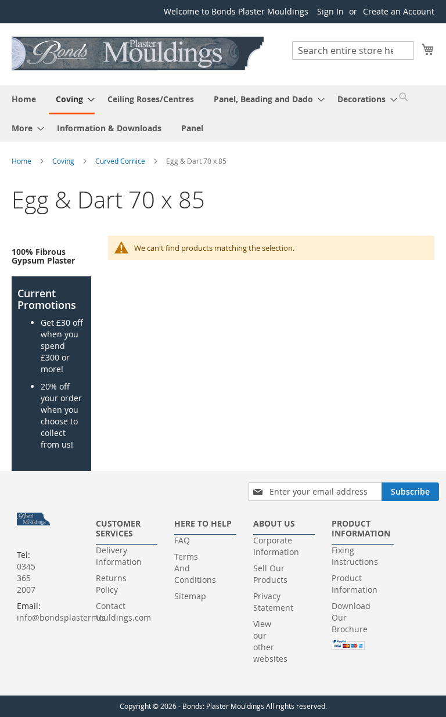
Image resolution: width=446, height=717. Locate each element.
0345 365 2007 (26, 578)
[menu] (223, 113)
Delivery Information (119, 556)
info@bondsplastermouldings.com (84, 617)
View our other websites (270, 641)
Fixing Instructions (355, 556)
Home (22, 160)
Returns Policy (111, 583)
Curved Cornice (121, 160)
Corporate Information (276, 546)
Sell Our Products (270, 574)
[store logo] (138, 54)
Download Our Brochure (351, 617)
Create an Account (398, 11)
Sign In (330, 11)
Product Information (354, 583)
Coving (64, 160)
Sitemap (190, 595)
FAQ (182, 540)
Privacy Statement (273, 601)
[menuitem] (24, 99)
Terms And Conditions (195, 568)
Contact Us (110, 611)
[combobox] (353, 50)
